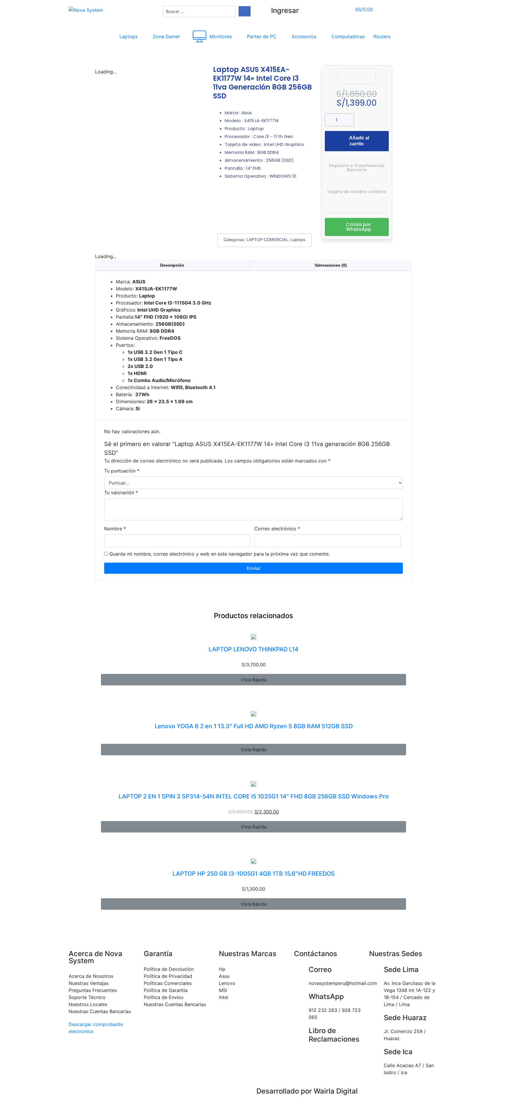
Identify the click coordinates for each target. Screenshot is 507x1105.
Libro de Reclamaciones (334, 1034)
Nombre (115, 529)
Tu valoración (121, 492)
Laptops (297, 239)
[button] (357, 227)
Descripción (172, 265)
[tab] (172, 265)
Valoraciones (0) (331, 265)
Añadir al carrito (359, 140)
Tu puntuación (121, 471)
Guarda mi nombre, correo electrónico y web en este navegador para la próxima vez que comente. (219, 554)
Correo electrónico (277, 529)
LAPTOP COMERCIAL (267, 239)
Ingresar (285, 10)
